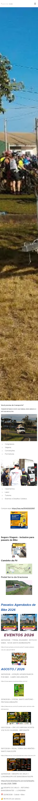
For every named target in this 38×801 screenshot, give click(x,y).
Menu (35, 4)
